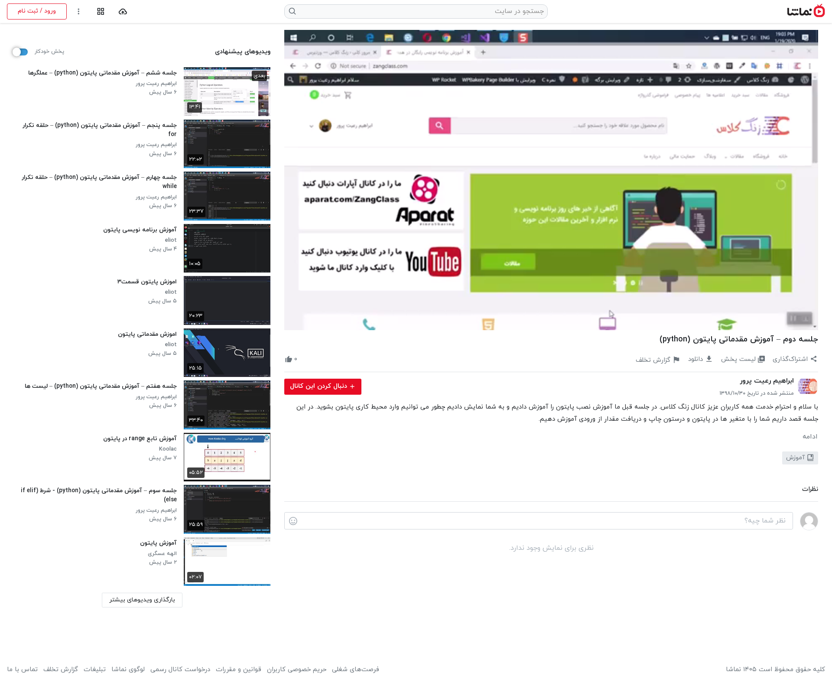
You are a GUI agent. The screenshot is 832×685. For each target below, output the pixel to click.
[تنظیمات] (78, 11)
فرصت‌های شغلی (355, 670)
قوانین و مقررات (238, 670)
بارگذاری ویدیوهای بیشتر (142, 600)
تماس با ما (22, 670)
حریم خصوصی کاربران (296, 670)
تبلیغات (95, 670)
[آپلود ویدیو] (122, 11)
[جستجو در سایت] (292, 11)
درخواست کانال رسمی (180, 670)
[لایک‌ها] (305, 359)
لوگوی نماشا (128, 670)
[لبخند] (293, 521)
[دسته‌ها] (101, 11)
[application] (551, 180)
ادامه (810, 436)
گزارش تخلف (60, 670)
